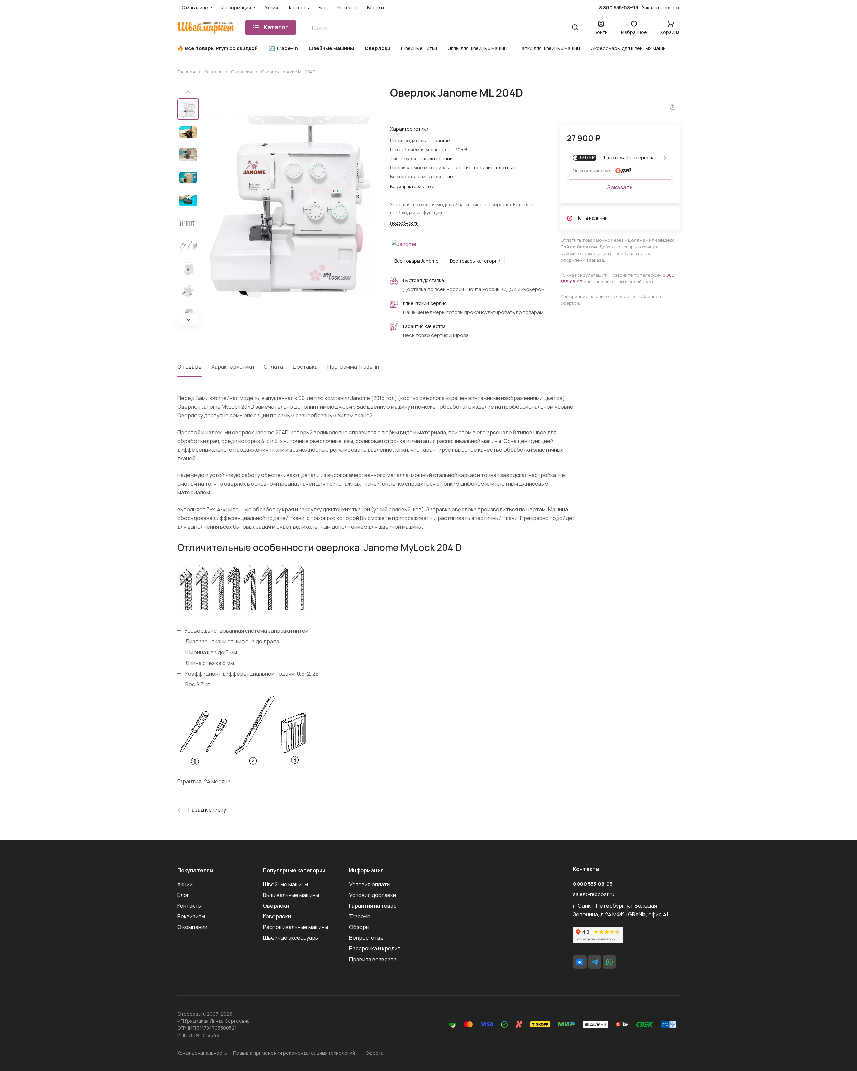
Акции (185, 884)
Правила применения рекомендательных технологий (294, 1053)
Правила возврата (373, 959)
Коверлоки (277, 916)
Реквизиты (191, 916)
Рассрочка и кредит (375, 948)
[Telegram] (594, 962)
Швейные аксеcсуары (291, 937)
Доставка (305, 366)
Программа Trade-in (353, 366)
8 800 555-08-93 (618, 8)
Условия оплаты (369, 884)
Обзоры (359, 927)
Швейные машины (285, 884)
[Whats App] (609, 962)
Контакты (189, 905)
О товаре (189, 366)
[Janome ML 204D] (289, 205)
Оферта (375, 1053)
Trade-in (359, 916)
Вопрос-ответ (368, 937)
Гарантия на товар (373, 905)
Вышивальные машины (291, 895)
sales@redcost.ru (593, 894)
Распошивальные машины (295, 927)
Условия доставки (372, 895)
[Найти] (575, 27)
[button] (188, 319)
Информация (366, 870)
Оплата (273, 366)
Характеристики (232, 366)
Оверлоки (276, 905)
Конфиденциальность (202, 1053)
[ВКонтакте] (580, 962)
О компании (192, 927)
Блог (183, 895)
